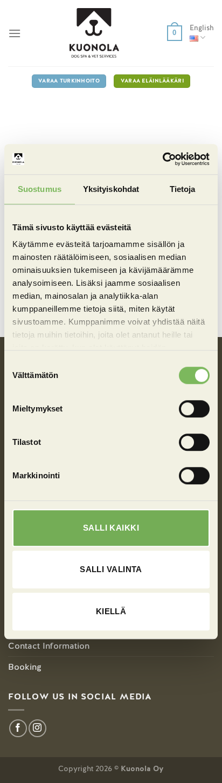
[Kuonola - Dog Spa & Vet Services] (94, 33)
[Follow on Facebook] (18, 728)
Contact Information (48, 645)
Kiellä (111, 611)
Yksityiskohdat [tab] (111, 189)
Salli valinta (111, 569)
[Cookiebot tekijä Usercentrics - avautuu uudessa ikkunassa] (162, 159)
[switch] (194, 408)
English (202, 27)
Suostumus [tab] (39, 189)
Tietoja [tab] (183, 189)
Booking (24, 666)
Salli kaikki (111, 527)
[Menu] (14, 33)
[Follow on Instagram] (37, 728)
